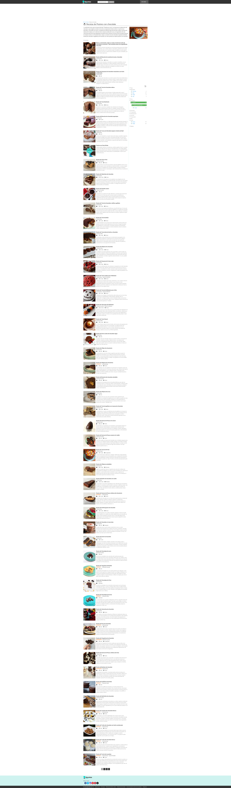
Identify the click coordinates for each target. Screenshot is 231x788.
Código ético (145, 786)
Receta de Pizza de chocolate (103, 623)
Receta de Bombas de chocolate (104, 667)
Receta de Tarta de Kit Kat (102, 449)
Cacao (135, 108)
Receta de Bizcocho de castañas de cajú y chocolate (109, 57)
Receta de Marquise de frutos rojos (105, 261)
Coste (132, 120)
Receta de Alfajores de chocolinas (104, 362)
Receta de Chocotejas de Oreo (103, 580)
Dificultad (133, 89)
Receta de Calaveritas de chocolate (105, 609)
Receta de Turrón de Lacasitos (103, 754)
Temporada (133, 117)
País (131, 118)
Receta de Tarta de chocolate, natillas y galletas (108, 203)
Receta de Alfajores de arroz (103, 391)
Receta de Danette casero (102, 188)
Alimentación (133, 114)
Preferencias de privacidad (121, 786)
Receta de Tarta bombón (102, 217)
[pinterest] (95, 783)
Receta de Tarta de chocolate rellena (105, 87)
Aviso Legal (103, 786)
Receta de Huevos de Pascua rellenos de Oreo (107, 652)
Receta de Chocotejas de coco (103, 551)
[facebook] (85, 783)
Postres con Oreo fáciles (102, 145)
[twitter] (88, 783)
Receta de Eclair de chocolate (103, 536)
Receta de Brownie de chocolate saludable (106, 377)
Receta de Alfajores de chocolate (104, 246)
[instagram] (90, 783)
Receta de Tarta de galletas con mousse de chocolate (109, 406)
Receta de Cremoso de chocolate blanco (106, 710)
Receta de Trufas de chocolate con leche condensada (109, 725)
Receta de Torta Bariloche (102, 102)
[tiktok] (97, 783)
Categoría (133, 101)
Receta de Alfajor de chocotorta (104, 348)
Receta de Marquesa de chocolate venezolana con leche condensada (110, 72)
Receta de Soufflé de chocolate (104, 681)
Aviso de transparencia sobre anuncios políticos (134, 786)
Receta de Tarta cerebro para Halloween (106, 275)
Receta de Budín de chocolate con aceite (106, 478)
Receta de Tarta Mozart (102, 319)
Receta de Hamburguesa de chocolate (105, 507)
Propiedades (133, 112)
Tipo (132, 88)
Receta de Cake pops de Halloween (105, 304)
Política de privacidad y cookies (111, 786)
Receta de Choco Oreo (101, 159)
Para (132, 99)
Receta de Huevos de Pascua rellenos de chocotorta (109, 493)
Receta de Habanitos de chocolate (104, 174)
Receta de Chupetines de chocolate (105, 638)
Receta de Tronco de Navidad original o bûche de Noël (110, 131)
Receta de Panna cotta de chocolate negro (106, 333)
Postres (87, 22)
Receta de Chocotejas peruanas (104, 594)
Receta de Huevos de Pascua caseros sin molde (108, 435)
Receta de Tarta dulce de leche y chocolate (107, 232)
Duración (133, 110)
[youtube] (93, 783)
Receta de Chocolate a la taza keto (104, 522)
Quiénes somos (97, 786)
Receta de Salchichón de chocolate (105, 696)
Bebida (132, 126)
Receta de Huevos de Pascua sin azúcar (106, 420)
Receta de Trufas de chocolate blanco (105, 739)
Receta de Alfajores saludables (104, 464)
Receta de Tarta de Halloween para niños (106, 290)
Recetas (84, 22)
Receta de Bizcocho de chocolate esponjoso (107, 116)
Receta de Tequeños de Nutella (104, 565)
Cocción (132, 115)
